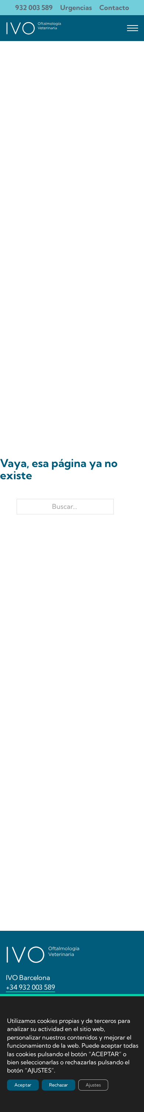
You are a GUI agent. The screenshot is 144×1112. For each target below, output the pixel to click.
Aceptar (22, 1085)
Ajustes (93, 1085)
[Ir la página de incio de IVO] (33, 28)
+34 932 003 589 (30, 987)
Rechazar (58, 1085)
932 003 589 (34, 7)
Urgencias (76, 7)
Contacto (114, 7)
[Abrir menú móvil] (132, 28)
